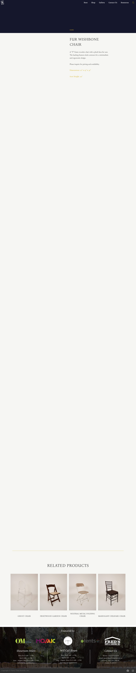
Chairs (72, 30)
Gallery (102, 3)
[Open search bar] (132, 2)
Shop (93, 3)
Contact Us (113, 3)
